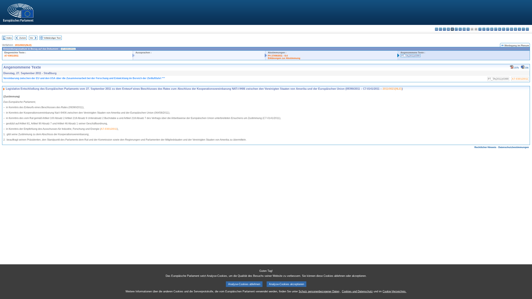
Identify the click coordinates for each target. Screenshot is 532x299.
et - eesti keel (456, 29)
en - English (464, 29)
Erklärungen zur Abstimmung (284, 58)
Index (9, 38)
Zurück (22, 38)
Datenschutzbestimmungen (513, 147)
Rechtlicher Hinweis (485, 147)
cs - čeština (444, 29)
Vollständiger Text (52, 38)
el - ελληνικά (460, 29)
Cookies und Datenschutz (357, 291)
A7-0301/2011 (11, 55)
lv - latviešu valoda (483, 29)
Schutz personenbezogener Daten (319, 291)
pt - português (507, 29)
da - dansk (448, 29)
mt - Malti (495, 29)
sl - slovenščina (519, 29)
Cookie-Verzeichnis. (394, 291)
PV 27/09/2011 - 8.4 (278, 55)
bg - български (436, 29)
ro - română (511, 29)
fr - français (468, 29)
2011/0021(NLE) (23, 45)
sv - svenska (527, 29)
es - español (440, 29)
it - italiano (480, 29)
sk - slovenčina (515, 29)
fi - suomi (523, 29)
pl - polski (503, 29)
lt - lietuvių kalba (487, 29)
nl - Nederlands (499, 29)
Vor (31, 38)
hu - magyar (491, 29)
